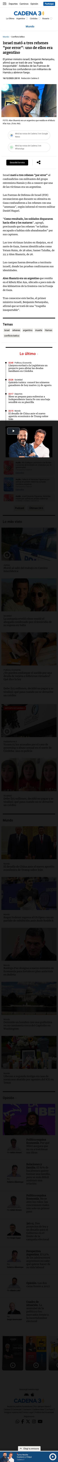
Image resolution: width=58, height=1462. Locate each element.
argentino (27, 330)
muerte (38, 330)
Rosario (45, 18)
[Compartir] (38, 162)
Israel (7, 330)
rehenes (16, 330)
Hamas (48, 330)
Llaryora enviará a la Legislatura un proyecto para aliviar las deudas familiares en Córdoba (28, 368)
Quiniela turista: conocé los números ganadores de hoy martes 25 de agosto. (30, 384)
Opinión (34, 4)
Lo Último (10, 18)
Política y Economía (23, 363)
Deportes (13, 4)
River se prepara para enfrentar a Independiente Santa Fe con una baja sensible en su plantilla (29, 399)
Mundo (6, 37)
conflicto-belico (11, 335)
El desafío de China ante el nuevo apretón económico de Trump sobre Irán (28, 416)
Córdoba (33, 18)
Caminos (24, 4)
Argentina (20, 18)
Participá (49, 4)
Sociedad (18, 380)
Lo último (28, 354)
